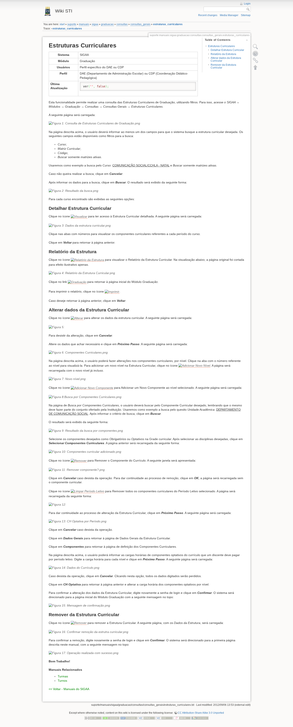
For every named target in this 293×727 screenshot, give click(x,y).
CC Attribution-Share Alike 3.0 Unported (201, 712)
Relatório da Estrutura (223, 54)
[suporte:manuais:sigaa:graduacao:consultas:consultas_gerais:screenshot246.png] (146, 226)
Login (247, 3)
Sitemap (246, 15)
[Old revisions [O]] (255, 53)
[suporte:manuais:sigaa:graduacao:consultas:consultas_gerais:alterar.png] (77, 318)
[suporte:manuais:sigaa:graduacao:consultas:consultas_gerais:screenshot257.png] (146, 353)
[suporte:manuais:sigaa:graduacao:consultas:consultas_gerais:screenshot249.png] (146, 327)
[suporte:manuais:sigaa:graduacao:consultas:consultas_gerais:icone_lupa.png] (79, 216)
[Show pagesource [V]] (255, 46)
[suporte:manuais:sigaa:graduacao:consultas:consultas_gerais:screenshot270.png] (146, 606)
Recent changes (207, 15)
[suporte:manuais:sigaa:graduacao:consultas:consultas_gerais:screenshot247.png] (146, 273)
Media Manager (229, 15)
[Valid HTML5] (146, 717)
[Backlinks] (255, 60)
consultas (122, 24)
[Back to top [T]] (255, 67)
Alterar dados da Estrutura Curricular (226, 59)
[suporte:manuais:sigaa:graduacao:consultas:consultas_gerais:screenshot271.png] (146, 632)
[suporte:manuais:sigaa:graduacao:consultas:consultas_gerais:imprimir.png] (112, 292)
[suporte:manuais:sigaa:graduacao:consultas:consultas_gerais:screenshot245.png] (87, 260)
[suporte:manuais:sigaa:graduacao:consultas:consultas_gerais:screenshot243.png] (146, 123)
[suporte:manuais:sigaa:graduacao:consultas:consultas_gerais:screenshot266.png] (87, 491)
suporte (71, 24)
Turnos (62, 680)
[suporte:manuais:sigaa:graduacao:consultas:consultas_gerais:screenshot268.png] (146, 521)
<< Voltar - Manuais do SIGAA (69, 689)
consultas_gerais (140, 24)
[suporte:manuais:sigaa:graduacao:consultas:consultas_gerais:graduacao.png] (77, 282)
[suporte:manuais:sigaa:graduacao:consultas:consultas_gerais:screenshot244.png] (146, 191)
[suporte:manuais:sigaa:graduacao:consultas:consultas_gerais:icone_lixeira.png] (79, 460)
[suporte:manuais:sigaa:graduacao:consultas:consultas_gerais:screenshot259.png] (146, 379)
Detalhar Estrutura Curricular (227, 50)
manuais (84, 24)
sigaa (95, 24)
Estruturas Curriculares (221, 46)
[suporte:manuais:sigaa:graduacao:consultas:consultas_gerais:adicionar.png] (92, 388)
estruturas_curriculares (168, 24)
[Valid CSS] (164, 717)
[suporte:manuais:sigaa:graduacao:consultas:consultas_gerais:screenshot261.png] (146, 431)
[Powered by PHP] (128, 717)
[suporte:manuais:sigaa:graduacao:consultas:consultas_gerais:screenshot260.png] (146, 397)
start (62, 24)
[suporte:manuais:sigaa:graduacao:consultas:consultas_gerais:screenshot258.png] (194, 365)
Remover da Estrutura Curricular (223, 66)
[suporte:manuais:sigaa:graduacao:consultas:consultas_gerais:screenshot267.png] (146, 505)
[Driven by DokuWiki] (199, 717)
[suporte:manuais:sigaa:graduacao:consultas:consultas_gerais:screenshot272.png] (146, 653)
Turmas (63, 676)
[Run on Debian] (182, 717)
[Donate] (110, 717)
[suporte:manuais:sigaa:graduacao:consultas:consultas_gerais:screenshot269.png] (146, 568)
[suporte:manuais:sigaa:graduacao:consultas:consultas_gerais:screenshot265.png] (146, 470)
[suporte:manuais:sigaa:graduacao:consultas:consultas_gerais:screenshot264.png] (146, 452)
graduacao (107, 24)
